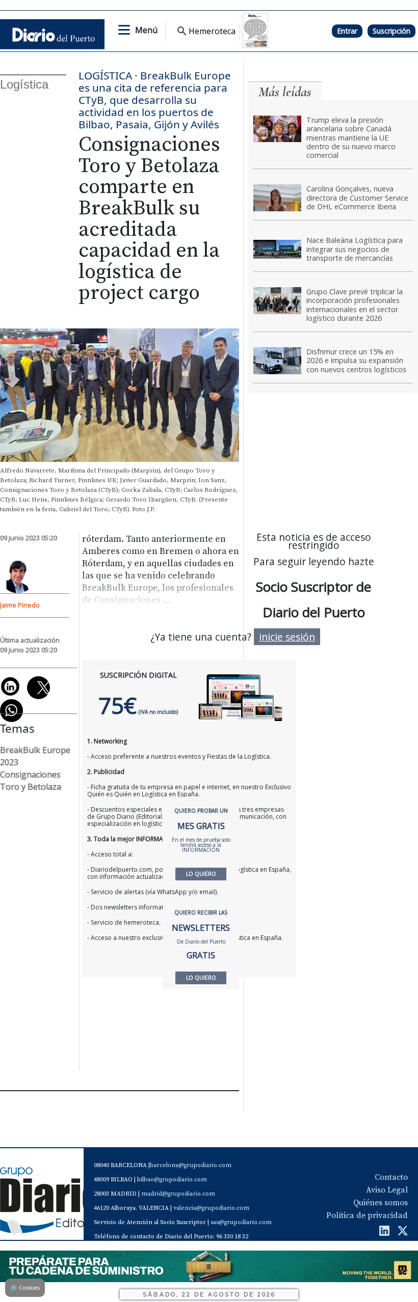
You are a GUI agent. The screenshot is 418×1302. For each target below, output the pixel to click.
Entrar (347, 31)
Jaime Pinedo (20, 605)
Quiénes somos (380, 1203)
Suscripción (391, 31)
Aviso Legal (387, 1190)
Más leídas (284, 92)
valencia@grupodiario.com (211, 1208)
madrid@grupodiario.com (178, 1194)
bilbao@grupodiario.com (172, 1179)
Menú (146, 30)
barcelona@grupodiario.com (190, 1165)
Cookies (25, 1287)
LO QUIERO (201, 873)
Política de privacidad (367, 1215)
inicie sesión (287, 637)
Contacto (391, 1177)
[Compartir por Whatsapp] (11, 710)
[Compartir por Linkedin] (10, 686)
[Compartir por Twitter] (38, 687)
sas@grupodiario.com (241, 1222)
